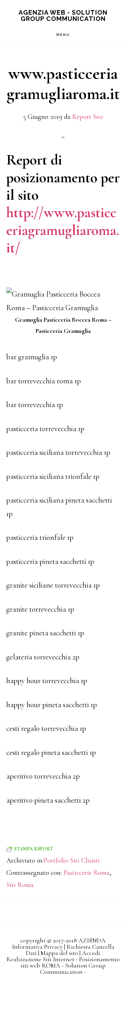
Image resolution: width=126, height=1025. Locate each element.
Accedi (91, 953)
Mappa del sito (59, 953)
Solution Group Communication (73, 969)
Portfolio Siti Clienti (71, 860)
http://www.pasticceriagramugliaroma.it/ (62, 230)
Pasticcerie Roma (86, 873)
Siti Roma (20, 885)
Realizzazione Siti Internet (40, 959)
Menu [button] (63, 35)
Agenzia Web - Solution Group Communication (63, 15)
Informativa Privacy (37, 946)
